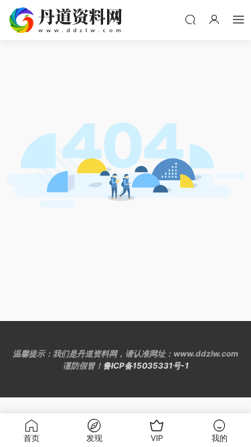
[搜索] (190, 19)
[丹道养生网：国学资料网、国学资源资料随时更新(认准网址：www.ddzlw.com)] (67, 20)
